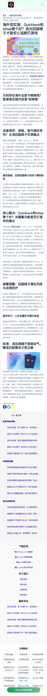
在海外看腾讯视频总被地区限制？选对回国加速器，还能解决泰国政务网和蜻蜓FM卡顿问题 (23, 480)
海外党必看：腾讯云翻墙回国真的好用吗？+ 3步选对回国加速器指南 (23, 440)
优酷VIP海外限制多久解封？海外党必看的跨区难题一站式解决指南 (23, 474)
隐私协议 (23, 584)
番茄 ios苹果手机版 (23, 562)
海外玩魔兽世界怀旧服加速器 (9, 679)
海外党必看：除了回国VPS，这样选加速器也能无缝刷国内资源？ (23, 427)
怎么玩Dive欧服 (38, 678)
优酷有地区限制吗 (9, 687)
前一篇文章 (15, 415)
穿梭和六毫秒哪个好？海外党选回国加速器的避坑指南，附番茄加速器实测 (23, 453)
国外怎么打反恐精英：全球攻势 (23, 687)
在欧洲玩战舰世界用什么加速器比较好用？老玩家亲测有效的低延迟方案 (23, 527)
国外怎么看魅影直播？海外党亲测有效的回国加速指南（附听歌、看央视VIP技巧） (23, 493)
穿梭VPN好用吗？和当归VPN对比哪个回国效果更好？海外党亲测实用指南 (23, 447)
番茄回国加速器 (38, 654)
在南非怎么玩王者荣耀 (38, 687)
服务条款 (23, 579)
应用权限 (23, 590)
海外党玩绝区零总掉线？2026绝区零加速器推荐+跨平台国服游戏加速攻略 (23, 507)
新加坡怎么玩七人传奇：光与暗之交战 (38, 670)
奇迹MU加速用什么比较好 (38, 661)
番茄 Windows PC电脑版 (23, 552)
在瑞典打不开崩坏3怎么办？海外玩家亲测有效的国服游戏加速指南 (23, 520)
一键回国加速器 (23, 659)
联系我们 (23, 595)
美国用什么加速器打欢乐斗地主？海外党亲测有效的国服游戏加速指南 (23, 514)
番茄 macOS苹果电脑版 (23, 557)
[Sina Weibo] (12, 407)
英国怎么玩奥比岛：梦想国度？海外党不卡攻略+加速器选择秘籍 (23, 533)
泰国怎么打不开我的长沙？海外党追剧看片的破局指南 (23, 487)
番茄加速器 (9, 654)
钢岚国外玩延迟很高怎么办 (9, 669)
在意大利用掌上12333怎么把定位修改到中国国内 (23, 670)
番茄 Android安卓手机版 (23, 567)
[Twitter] (8, 407)
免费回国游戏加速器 (9, 661)
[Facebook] (5, 407)
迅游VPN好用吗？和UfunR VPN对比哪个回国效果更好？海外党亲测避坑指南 (23, 434)
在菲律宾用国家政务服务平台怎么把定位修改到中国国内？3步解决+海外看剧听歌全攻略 (23, 467)
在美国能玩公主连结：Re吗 (23, 679)
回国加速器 (23, 654)
